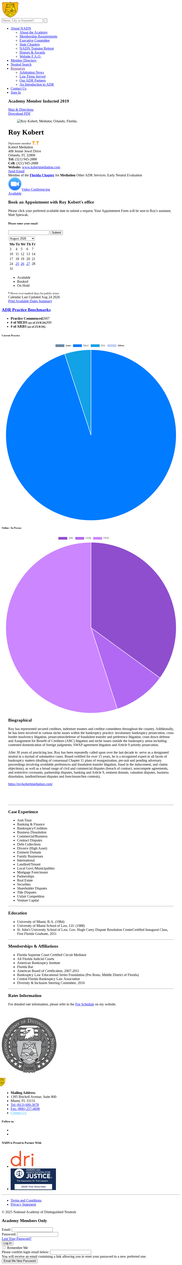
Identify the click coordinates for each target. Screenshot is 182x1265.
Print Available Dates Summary (30, 301)
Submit (56, 232)
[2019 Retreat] (34, 143)
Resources (18, 68)
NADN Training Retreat (37, 48)
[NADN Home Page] (29, 1072)
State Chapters (30, 44)
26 (22, 264)
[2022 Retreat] (37, 143)
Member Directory (24, 60)
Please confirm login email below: (25, 1252)
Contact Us (18, 88)
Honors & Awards (32, 52)
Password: (9, 1234)
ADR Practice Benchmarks (26, 309)
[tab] (91, 309)
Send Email (16, 171)
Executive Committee (35, 40)
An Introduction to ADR (37, 84)
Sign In (16, 92)
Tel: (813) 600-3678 (25, 1105)
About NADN (21, 28)
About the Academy (34, 32)
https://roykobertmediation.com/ (30, 784)
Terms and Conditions (26, 1200)
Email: (6, 1229)
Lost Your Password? (17, 1239)
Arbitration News (32, 72)
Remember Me (17, 1248)
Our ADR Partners (33, 80)
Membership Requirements (38, 36)
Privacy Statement (23, 1204)
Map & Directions (21, 109)
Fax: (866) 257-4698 (25, 1109)
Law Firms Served (33, 76)
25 (17, 264)
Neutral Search (21, 64)
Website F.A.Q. (30, 56)
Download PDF (19, 113)
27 (28, 264)
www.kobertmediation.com (41, 167)
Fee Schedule (84, 1004)
